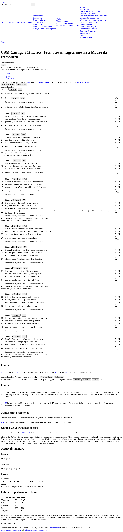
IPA (20, 89)
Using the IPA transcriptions (43, 27)
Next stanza (59, 377)
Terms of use (55, 528)
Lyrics (8, 74)
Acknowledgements (87, 37)
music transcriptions (84, 82)
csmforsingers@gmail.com (11, 530)
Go (33, 4)
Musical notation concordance (67, 25)
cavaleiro (58, 211)
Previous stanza (46, 377)
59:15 (106, 211)
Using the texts (38, 24)
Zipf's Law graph (86, 24)
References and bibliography (90, 11)
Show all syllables (8, 84)
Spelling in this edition (41, 22)
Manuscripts (84, 9)
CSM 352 (26, 433)
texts (28, 82)
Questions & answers (88, 31)
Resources (83, 7)
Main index (16, 22)
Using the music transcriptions (44, 29)
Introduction (37, 18)
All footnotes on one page (89, 18)
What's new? (6, 22)
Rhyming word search (64, 23)
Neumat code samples (88, 27)
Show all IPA (21, 84)
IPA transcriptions (43, 82)
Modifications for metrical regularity (93, 16)
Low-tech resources (87, 33)
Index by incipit (27, 22)
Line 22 (4, 372)
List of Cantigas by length (89, 22)
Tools (58, 19)
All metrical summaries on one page (93, 20)
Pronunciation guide (40, 20)
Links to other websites (88, 29)
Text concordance (63, 21)
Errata (82, 35)
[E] (5, 403)
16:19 (96, 211)
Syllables (12, 89)
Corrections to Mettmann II (90, 14)
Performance (38, 16)
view (9, 422)
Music (8, 76)
